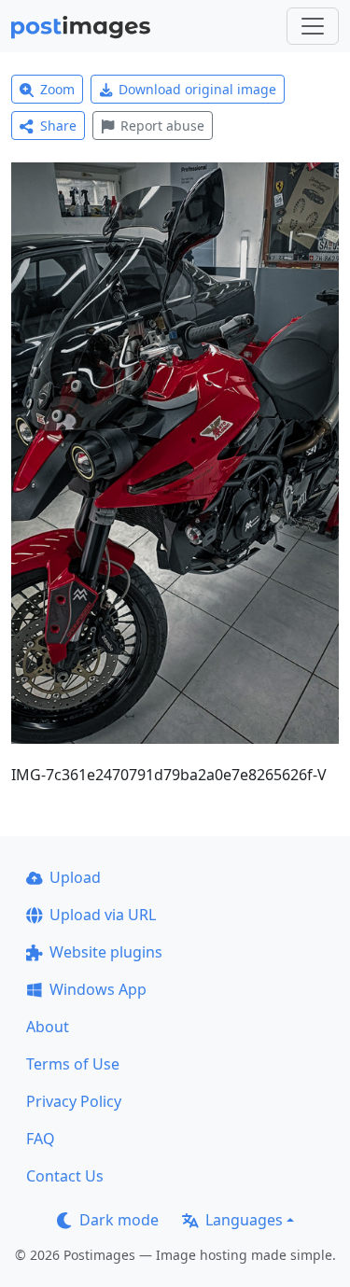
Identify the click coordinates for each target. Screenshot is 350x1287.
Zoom (57, 89)
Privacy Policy (73, 1101)
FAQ (40, 1138)
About (47, 1026)
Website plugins (105, 952)
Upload (75, 877)
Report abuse (162, 125)
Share (58, 125)
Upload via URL (102, 914)
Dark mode (119, 1220)
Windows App (98, 989)
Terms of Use (72, 1064)
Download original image (197, 89)
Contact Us (65, 1176)
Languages (244, 1220)
